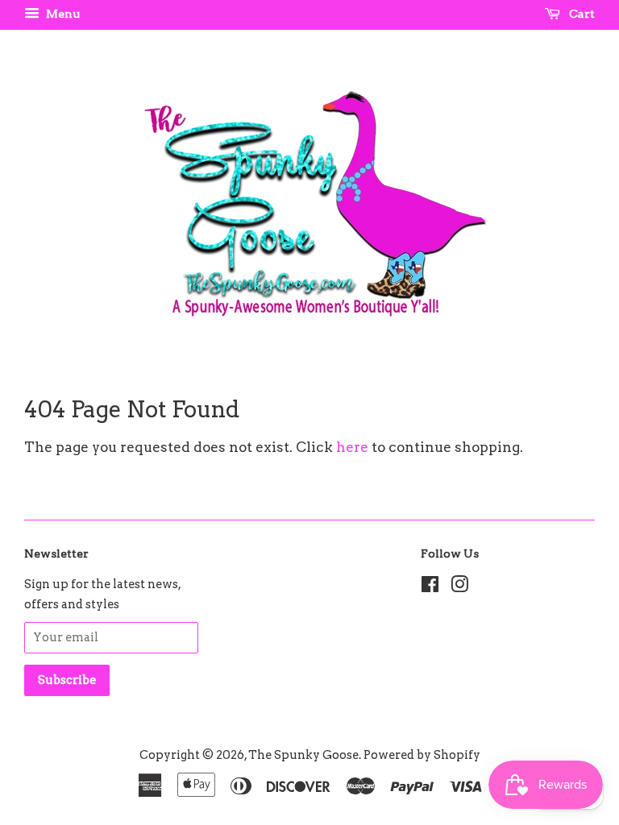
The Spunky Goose (303, 755)
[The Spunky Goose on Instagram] (459, 587)
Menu (62, 13)
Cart (581, 13)
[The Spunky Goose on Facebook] (430, 587)
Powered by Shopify (422, 755)
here (352, 447)
